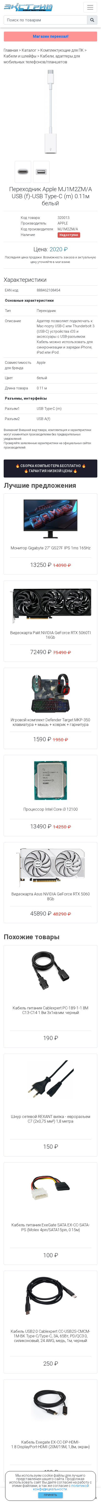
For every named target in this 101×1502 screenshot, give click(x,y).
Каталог (29, 50)
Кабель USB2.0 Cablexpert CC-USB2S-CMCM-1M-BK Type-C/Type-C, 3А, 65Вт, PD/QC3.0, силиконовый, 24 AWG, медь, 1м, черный (50, 1336)
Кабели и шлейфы (20, 56)
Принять (50, 1495)
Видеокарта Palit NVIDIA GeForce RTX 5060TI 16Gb (50, 635)
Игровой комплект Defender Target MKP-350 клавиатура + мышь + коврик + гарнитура (50, 722)
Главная (11, 50)
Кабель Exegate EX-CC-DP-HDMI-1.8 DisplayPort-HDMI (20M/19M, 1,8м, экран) (50, 1444)
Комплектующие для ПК (62, 50)
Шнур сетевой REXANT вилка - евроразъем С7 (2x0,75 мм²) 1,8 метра (50, 1119)
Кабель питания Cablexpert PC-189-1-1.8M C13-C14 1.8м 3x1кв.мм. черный (50, 1010)
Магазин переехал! (50, 36)
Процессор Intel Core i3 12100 (51, 809)
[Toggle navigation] (90, 7)
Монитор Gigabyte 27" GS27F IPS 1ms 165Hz (50, 548)
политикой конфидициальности (61, 1487)
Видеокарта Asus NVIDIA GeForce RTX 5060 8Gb (51, 896)
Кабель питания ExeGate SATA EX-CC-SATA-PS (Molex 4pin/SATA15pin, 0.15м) (51, 1227)
